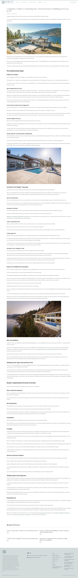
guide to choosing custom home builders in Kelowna (47, 349)
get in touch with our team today (23, 514)
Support (9, 13)
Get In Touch (73, 2)
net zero (61, 140)
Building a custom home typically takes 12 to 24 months (18, 216)
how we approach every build (43, 512)
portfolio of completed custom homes (61, 512)
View (8, 532)
